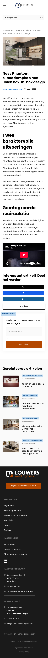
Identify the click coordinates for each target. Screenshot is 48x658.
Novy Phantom (15, 123)
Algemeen (9, 505)
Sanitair (7, 530)
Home (6, 30)
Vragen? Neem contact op (22, 485)
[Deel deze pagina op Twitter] (23, 287)
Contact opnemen (12, 549)
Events (7, 525)
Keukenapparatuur (13, 89)
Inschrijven (24, 344)
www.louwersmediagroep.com (21, 634)
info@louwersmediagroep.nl (20, 591)
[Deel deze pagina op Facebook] (23, 293)
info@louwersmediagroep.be (20, 624)
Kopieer (24, 306)
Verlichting (9, 520)
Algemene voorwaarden (24, 648)
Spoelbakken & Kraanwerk (16, 515)
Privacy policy (24, 652)
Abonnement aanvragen (15, 554)
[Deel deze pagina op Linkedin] (23, 299)
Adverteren (9, 544)
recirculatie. (9, 227)
